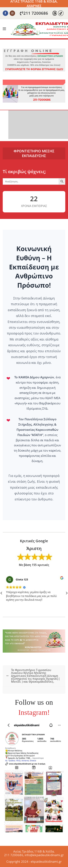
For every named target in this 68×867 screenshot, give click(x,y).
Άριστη (34, 548)
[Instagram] (12, 13)
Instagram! (34, 712)
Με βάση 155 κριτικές (34, 565)
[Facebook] (5, 13)
